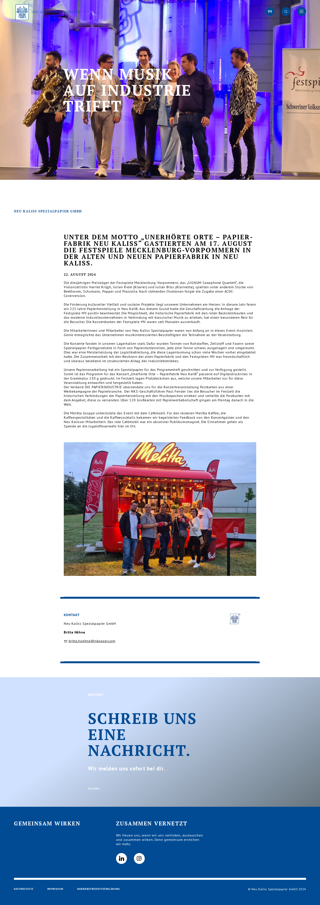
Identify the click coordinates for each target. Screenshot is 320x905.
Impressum (55, 888)
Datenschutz (23, 888)
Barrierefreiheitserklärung (98, 888)
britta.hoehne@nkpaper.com (92, 641)
